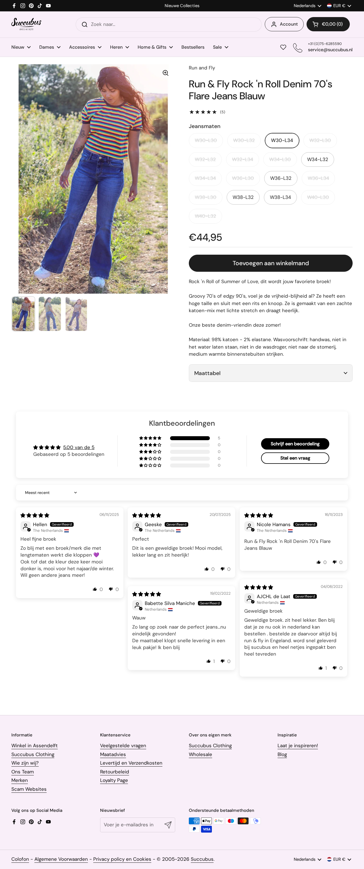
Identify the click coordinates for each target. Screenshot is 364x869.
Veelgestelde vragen (123, 745)
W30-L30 (206, 140)
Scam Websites (29, 789)
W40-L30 (318, 197)
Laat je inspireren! (298, 745)
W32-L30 (320, 140)
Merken (19, 780)
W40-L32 (205, 216)
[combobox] (169, 24)
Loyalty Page (114, 780)
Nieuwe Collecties (182, 6)
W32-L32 (205, 159)
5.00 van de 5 (78, 447)
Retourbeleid (114, 772)
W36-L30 (243, 178)
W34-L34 (205, 178)
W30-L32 (244, 140)
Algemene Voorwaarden (61, 859)
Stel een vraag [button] (295, 458)
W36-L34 (318, 178)
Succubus (202, 859)
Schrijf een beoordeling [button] (295, 444)
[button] (328, 24)
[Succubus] (26, 24)
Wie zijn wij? (25, 763)
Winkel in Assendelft (34, 745)
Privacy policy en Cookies (122, 859)
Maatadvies (113, 754)
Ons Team (22, 772)
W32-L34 (242, 159)
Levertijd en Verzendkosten (131, 763)
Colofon (20, 859)
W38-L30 (205, 197)
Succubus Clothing (32, 754)
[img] (34, 515)
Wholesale (200, 754)
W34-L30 (280, 159)
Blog (282, 754)
